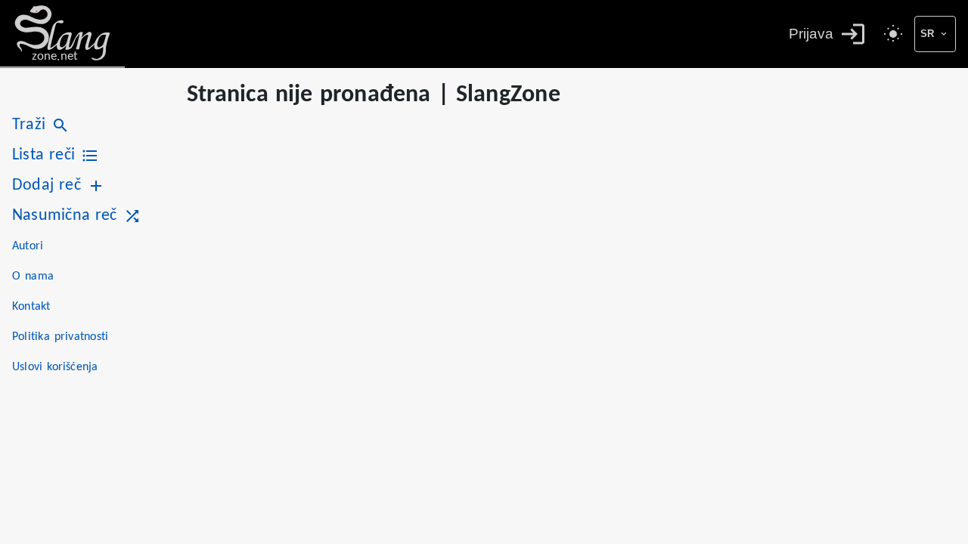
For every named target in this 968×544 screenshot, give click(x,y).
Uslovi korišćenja (55, 367)
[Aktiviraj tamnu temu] (893, 34)
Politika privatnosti (60, 337)
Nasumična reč (64, 215)
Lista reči (43, 155)
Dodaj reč (46, 185)
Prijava (811, 34)
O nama (33, 276)
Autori (27, 246)
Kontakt (31, 307)
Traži (28, 125)
